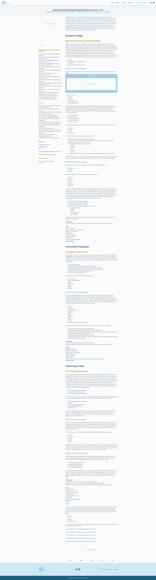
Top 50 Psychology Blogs (45, 107)
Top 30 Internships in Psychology (46, 128)
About (105, 569)
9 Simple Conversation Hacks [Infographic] (49, 137)
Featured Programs (91, 76)
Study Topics (130, 2)
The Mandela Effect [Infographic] (46, 113)
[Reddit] (102, 560)
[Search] (149, 2)
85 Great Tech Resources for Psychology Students (50, 112)
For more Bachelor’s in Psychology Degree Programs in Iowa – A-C (80, 529)
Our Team (110, 569)
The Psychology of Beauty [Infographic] (48, 115)
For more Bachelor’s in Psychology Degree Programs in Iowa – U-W (80, 541)
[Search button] (61, 45)
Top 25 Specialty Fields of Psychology (47, 99)
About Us (139, 2)
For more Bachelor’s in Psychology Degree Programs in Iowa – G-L (80, 535)
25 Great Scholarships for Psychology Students (50, 129)
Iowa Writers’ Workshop (76, 385)
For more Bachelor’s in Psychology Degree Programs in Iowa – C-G (80, 532)
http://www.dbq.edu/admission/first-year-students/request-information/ (88, 358)
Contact (144, 2)
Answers (123, 2)
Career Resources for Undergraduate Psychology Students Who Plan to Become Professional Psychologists (50, 125)
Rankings (117, 2)
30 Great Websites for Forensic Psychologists (49, 121)
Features (41, 147)
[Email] (112, 560)
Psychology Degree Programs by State (48, 154)
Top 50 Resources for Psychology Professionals (50, 105)
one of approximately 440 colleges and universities (100, 55)
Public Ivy (105, 376)
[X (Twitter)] (81, 560)
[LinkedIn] (91, 560)
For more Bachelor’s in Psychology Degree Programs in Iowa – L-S (80, 538)
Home (112, 2)
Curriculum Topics (43, 146)
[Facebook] (151, 2)
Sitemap (40, 162)
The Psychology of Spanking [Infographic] (48, 117)
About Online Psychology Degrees (46, 161)
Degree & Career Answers (45, 144)
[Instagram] (153, 2)
